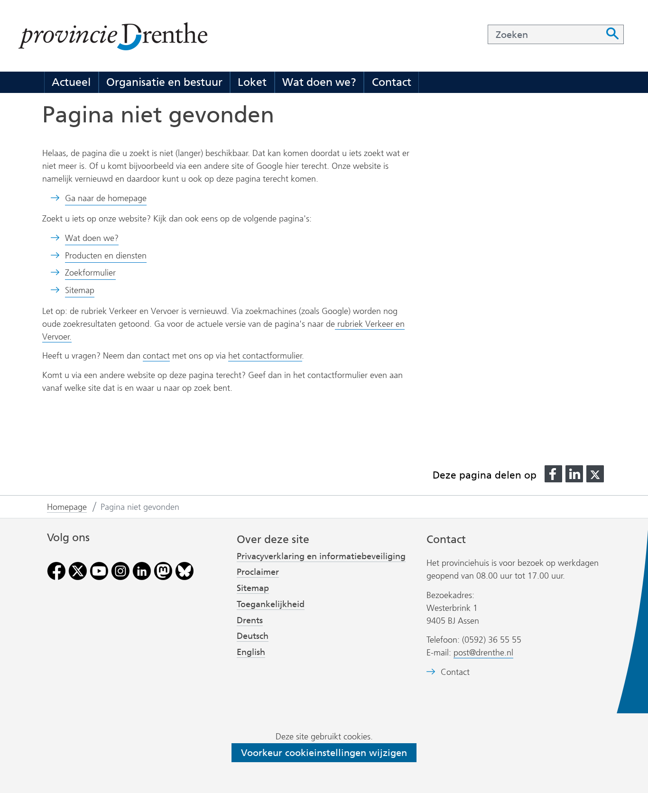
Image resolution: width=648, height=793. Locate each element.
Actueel (71, 82)
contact (156, 355)
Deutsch (252, 636)
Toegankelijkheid (271, 604)
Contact (391, 82)
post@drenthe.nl (483, 652)
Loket (252, 82)
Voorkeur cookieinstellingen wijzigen (324, 752)
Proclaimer (258, 572)
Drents (250, 620)
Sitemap (79, 290)
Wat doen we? (319, 82)
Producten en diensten (106, 255)
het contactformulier (265, 355)
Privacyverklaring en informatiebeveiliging (321, 556)
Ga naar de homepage (106, 198)
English (251, 652)
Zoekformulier (90, 272)
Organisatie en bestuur (164, 82)
